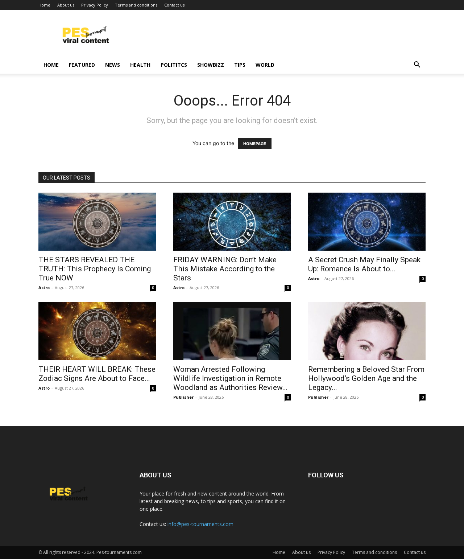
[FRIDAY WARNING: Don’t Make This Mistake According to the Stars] (232, 222)
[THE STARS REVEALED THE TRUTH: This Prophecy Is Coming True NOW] (97, 222)
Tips (239, 64)
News (112, 64)
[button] (417, 65)
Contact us (174, 5)
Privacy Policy (94, 5)
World (265, 64)
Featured (82, 64)
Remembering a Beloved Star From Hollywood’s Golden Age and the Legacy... (366, 378)
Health (140, 64)
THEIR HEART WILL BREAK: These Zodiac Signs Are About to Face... (97, 374)
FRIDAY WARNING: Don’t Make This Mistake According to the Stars (225, 268)
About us (65, 5)
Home (44, 5)
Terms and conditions (136, 5)
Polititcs (174, 64)
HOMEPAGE (254, 143)
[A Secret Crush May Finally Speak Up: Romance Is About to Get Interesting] (367, 222)
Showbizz (210, 64)
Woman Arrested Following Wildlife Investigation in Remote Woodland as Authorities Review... (230, 378)
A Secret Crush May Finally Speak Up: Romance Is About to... (364, 264)
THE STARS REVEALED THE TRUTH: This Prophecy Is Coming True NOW (94, 268)
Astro (44, 287)
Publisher (183, 397)
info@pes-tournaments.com (200, 524)
